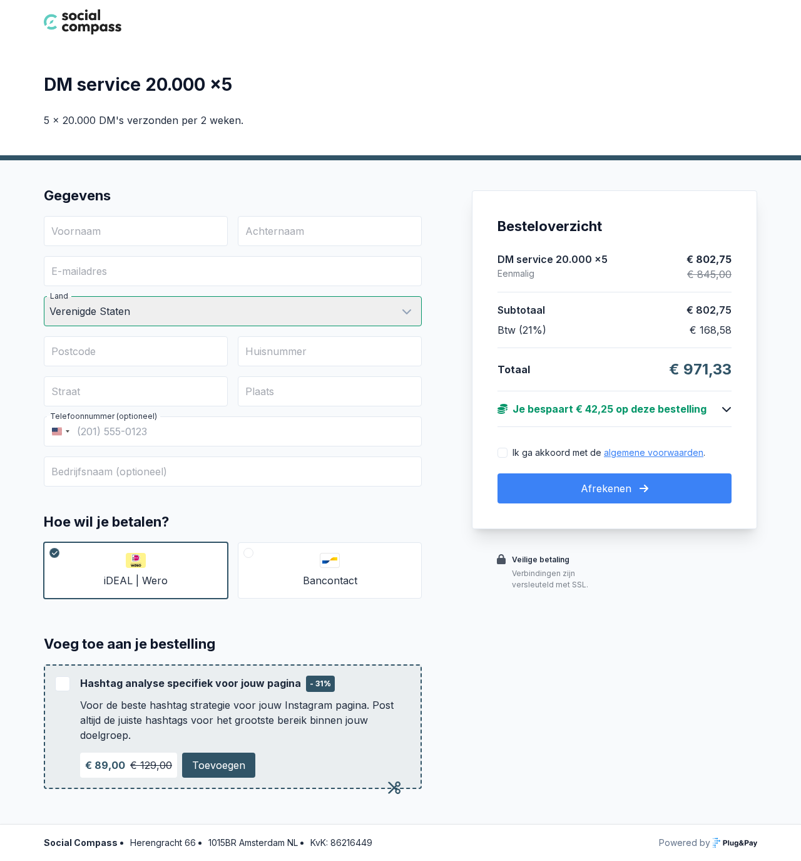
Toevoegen (218, 765)
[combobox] (58, 431)
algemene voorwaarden (653, 452)
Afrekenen (608, 488)
